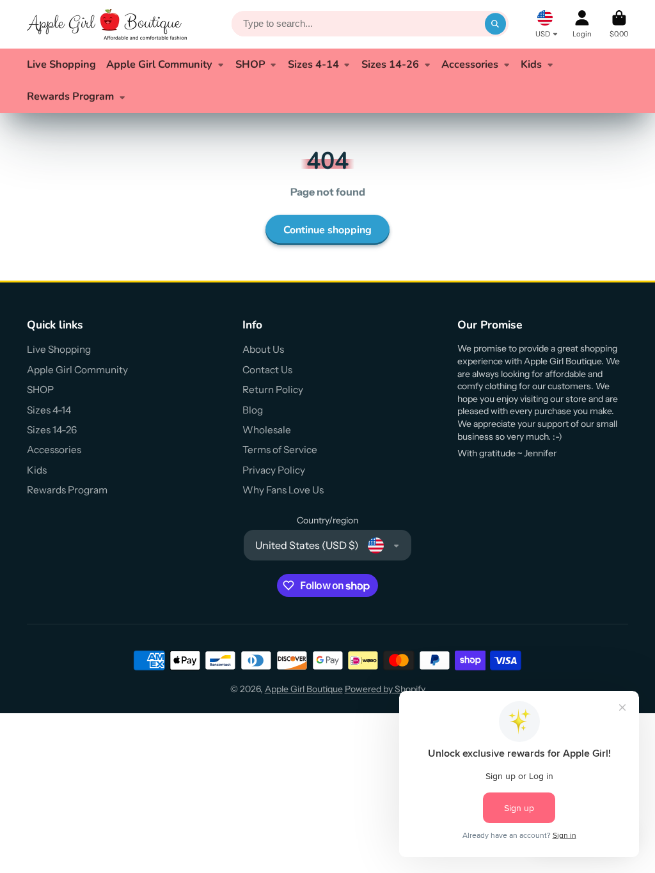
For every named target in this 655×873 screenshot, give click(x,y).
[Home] (107, 24)
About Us (263, 349)
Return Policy (272, 389)
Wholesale (266, 430)
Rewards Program (70, 96)
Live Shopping (61, 64)
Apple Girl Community (159, 64)
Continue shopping (327, 230)
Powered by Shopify (385, 689)
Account (582, 24)
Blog (252, 410)
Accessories (469, 64)
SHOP (250, 64)
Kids (531, 64)
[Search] (496, 24)
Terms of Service (279, 450)
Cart (619, 24)
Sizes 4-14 (313, 64)
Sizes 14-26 (390, 64)
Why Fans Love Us (283, 490)
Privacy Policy (273, 470)
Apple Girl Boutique (304, 689)
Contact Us (267, 370)
